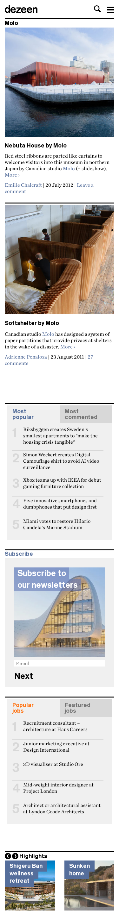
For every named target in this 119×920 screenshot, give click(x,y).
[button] (97, 8)
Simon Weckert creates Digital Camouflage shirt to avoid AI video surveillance (61, 457)
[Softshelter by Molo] (59, 262)
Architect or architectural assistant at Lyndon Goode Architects (62, 808)
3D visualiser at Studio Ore (53, 764)
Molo (69, 168)
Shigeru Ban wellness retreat (26, 873)
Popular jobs (23, 708)
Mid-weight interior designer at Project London (58, 787)
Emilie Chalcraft (23, 185)
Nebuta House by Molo (36, 145)
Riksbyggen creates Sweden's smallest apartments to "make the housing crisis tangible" (60, 432)
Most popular (23, 414)
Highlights (33, 856)
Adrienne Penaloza (26, 357)
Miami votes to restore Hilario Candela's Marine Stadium (56, 523)
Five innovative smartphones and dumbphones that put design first (60, 503)
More (12, 175)
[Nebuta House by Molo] (59, 85)
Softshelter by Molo (32, 323)
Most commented (81, 414)
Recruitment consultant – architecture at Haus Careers (55, 725)
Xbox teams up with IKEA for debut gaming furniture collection (62, 482)
